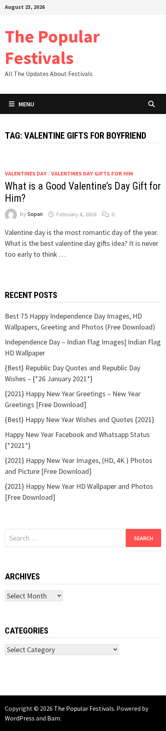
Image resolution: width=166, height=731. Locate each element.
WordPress (20, 718)
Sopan (35, 214)
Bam (53, 718)
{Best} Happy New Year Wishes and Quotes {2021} (79, 419)
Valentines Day (26, 173)
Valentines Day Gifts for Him (92, 173)
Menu (26, 104)
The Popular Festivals (52, 47)
